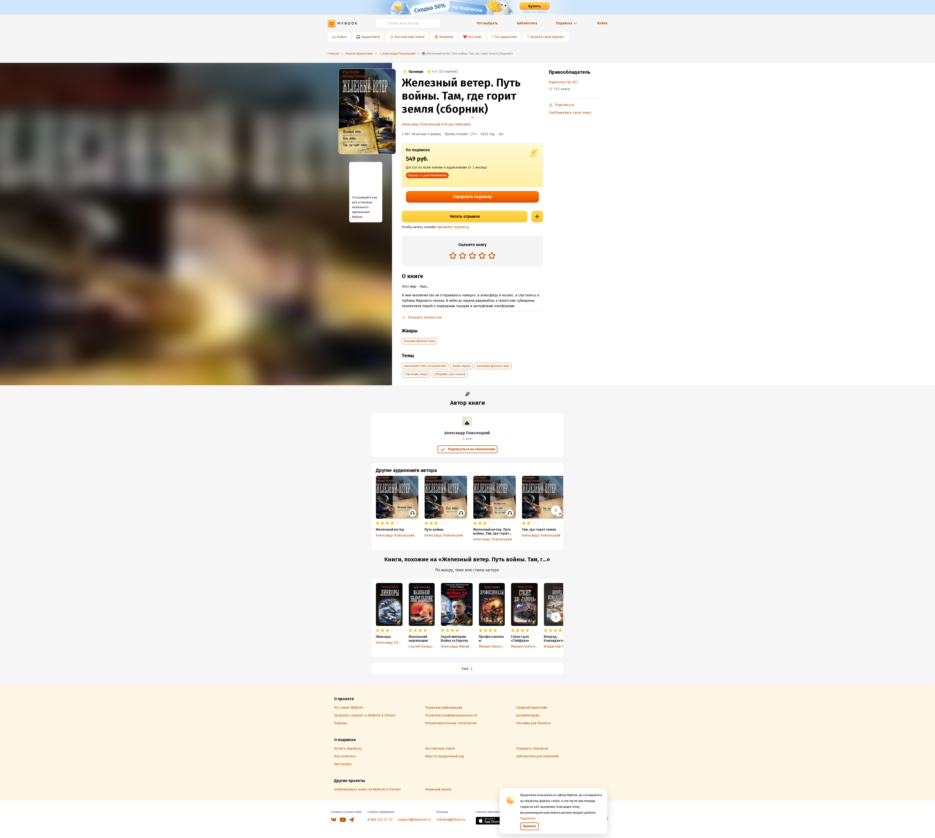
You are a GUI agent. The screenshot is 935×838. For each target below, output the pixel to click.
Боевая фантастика (419, 341)
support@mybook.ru (414, 820)
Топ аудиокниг (505, 37)
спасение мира (416, 374)
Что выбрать (487, 23)
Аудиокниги (370, 37)
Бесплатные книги (409, 37)
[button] (556, 510)
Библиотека (527, 23)
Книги (341, 37)
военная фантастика (493, 366)
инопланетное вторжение (425, 366)
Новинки (446, 37)
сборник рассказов (449, 374)
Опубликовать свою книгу (570, 113)
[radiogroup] (472, 256)
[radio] (453, 255)
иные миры (461, 366)
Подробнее (528, 818)
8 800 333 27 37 (380, 820)
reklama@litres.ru (450, 820)
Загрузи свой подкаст (547, 37)
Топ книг (475, 37)
